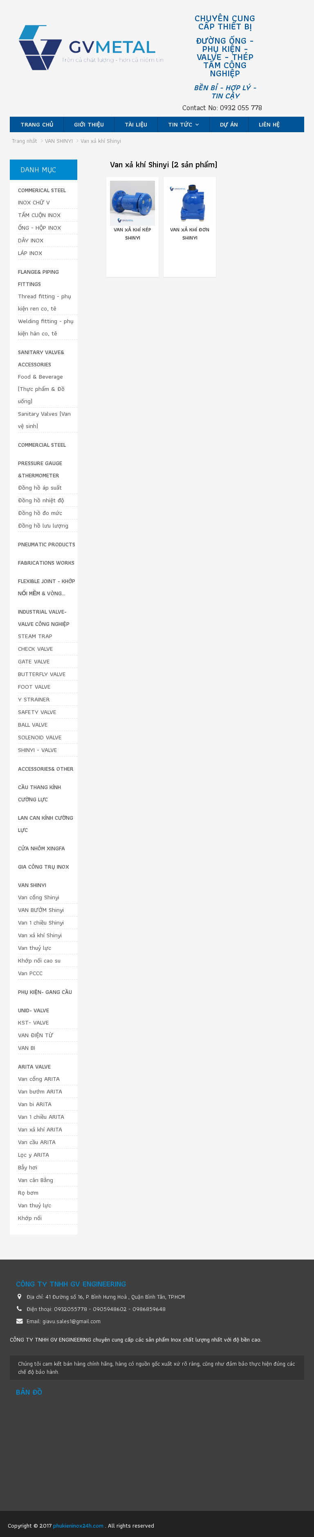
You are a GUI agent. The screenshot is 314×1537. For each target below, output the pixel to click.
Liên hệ (269, 124)
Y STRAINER (34, 699)
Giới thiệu (89, 124)
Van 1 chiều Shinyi (41, 922)
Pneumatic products (46, 544)
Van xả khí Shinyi (40, 935)
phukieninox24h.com (79, 1525)
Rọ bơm (28, 1193)
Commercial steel (42, 444)
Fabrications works (46, 562)
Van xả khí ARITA (40, 1129)
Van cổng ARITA (39, 1079)
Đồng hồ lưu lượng (43, 525)
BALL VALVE (33, 725)
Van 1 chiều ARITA (41, 1117)
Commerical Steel (42, 190)
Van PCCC (30, 973)
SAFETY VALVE (37, 712)
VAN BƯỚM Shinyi (41, 910)
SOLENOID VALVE (40, 737)
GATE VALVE (34, 661)
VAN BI (26, 1048)
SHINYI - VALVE (37, 750)
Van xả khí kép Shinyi (132, 234)
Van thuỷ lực (34, 948)
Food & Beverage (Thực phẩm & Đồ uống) (41, 389)
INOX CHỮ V (34, 202)
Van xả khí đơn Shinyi (189, 234)
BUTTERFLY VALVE (42, 674)
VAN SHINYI (32, 885)
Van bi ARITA (35, 1104)
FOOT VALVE (34, 687)
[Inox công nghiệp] (100, 51)
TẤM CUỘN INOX (39, 215)
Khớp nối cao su (39, 960)
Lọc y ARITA (33, 1155)
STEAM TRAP (35, 636)
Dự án (229, 124)
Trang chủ (36, 124)
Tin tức (181, 124)
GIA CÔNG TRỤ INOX (43, 866)
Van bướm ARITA (40, 1091)
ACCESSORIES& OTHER (46, 768)
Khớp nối (30, 1218)
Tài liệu (136, 124)
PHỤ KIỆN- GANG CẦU (45, 991)
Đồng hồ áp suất (40, 487)
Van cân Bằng (35, 1180)
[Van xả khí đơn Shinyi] (189, 203)
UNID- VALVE (33, 1010)
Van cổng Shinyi (38, 897)
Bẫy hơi (27, 1167)
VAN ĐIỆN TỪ (35, 1035)
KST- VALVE (33, 1022)
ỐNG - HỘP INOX (39, 228)
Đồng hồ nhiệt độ (41, 500)
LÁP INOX (30, 253)
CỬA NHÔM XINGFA (41, 848)
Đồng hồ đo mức (40, 513)
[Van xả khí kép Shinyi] (132, 203)
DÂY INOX (30, 240)
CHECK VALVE (35, 649)
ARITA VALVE (34, 1066)
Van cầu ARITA (37, 1142)
